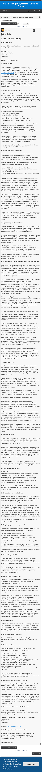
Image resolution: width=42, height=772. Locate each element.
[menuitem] (5, 11)
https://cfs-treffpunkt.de (7, 72)
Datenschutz (6, 20)
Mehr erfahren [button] (8, 769)
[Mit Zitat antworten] (34, 30)
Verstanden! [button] (31, 764)
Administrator (8, 29)
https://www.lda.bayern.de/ (13, 726)
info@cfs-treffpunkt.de (11, 60)
